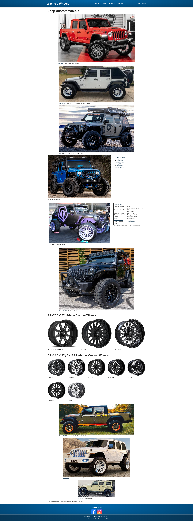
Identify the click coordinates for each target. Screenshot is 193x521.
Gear (60, 153)
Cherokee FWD (118, 204)
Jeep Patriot (119, 165)
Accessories (111, 3)
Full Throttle (62, 103)
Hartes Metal (62, 311)
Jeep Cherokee (120, 157)
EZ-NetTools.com (99, 518)
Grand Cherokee (118, 220)
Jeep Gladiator (120, 162)
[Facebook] (93, 511)
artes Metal (63, 436)
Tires (104, 3)
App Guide (120, 3)
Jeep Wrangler (120, 167)
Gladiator (116, 218)
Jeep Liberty (119, 164)
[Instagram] (99, 511)
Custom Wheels (96, 3)
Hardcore (60, 63)
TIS (50, 244)
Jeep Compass (120, 160)
